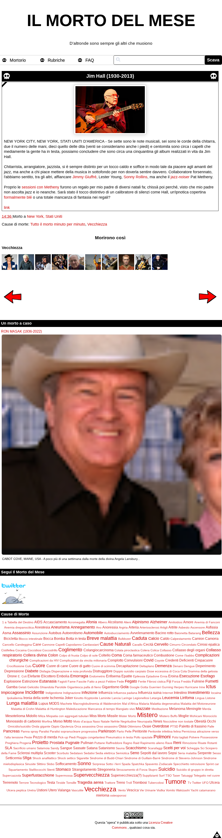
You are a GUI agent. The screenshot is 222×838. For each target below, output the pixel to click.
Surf (162, 775)
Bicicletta (11, 638)
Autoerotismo (72, 633)
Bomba (59, 638)
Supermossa (64, 775)
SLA (8, 748)
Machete (66, 703)
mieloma (102, 795)
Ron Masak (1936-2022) (21, 331)
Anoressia (110, 627)
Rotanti (212, 743)
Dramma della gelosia (203, 671)
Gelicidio (33, 687)
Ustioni (42, 790)
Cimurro (175, 644)
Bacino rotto (164, 633)
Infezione (89, 692)
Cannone (48, 644)
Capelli (60, 644)
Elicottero (48, 676)
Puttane (99, 743)
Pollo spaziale (143, 737)
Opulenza (66, 726)
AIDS (38, 622)
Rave (168, 743)
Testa (51, 782)
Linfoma (187, 698)
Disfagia (45, 671)
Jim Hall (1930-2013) (110, 76)
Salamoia (43, 748)
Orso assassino (107, 726)
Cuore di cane (57, 666)
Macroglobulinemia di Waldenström (97, 703)
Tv (189, 782)
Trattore (109, 782)
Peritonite (139, 731)
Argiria (123, 627)
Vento (122, 790)
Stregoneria (106, 769)
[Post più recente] (12, 306)
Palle (210, 726)
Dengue (189, 666)
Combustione (164, 655)
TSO (168, 775)
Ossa (123, 726)
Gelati (22, 687)
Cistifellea (8, 650)
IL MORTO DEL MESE (111, 20)
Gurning (167, 687)
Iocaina (216, 692)
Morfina (47, 721)
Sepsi (172, 753)
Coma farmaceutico (138, 655)
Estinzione (30, 681)
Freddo (186, 681)
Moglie (183, 716)
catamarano (207, 790)
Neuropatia (144, 721)
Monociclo (210, 716)
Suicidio (166, 769)
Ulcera (214, 782)
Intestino (180, 692)
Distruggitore (103, 671)
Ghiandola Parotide (53, 687)
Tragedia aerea (90, 782)
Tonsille (71, 782)
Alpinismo (140, 622)
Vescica (133, 790)
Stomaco (63, 769)
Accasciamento (55, 622)
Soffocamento (66, 764)
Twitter (196, 782)
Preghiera (12, 743)
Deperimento (205, 666)
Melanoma (177, 709)
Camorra (212, 638)
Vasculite (77, 790)
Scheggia (193, 748)
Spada (126, 764)
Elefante (34, 676)
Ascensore (197, 627)
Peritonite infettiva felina (164, 731)
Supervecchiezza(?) (126, 775)
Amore (188, 622)
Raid (136, 743)
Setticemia (13, 758)
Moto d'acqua (82, 721)
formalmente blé (18, 197)
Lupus (43, 703)
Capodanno (74, 644)
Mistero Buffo (168, 716)
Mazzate (143, 708)
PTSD (174, 726)
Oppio (55, 726)
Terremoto (10, 782)
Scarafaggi (155, 748)
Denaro (178, 666)
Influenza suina (150, 692)
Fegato (131, 681)
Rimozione (189, 743)
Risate (202, 743)
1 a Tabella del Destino (17, 622)
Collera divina (35, 655)
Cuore (38, 665)
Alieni (127, 622)
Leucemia (170, 698)
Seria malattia (187, 753)
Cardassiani (91, 644)
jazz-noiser (180, 177)
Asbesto (183, 627)
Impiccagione (12, 692)
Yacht (194, 790)
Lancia (116, 698)
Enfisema (113, 676)
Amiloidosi (175, 622)
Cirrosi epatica (208, 644)
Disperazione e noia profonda (71, 671)
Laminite (105, 698)
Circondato (188, 644)
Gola (124, 687)
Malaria (144, 703)
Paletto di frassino (193, 726)
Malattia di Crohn (22, 709)
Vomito (170, 790)
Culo (28, 666)
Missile (112, 716)
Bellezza (211, 632)
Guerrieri (155, 687)
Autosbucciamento (116, 633)
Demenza (163, 666)
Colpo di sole (89, 655)
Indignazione (72, 692)
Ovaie (146, 726)
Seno (134, 753)
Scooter (50, 753)
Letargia (155, 698)
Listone (210, 698)
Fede (120, 681)
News (157, 721)
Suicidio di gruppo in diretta (195, 769)
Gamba (12, 687)
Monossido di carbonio (23, 721)
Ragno (127, 743)
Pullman (87, 743)
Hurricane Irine (195, 687)
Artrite (173, 627)
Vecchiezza (97, 224)
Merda (206, 709)
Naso (96, 721)
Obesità (200, 721)
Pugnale (72, 743)
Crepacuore (204, 660)
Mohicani (196, 716)
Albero (102, 622)
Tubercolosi (156, 782)
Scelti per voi (174, 748)
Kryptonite (91, 698)
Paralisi (44, 731)
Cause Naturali (115, 644)
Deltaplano (146, 666)
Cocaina (21, 650)
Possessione (209, 737)
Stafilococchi (37, 769)
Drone (12, 676)
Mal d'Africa (130, 703)
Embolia (63, 676)
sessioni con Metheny (40, 187)
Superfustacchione (38, 775)
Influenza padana (125, 692)
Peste (28, 737)
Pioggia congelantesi (91, 737)
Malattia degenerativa (165, 703)
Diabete (31, 671)
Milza (41, 716)
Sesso (216, 753)
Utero (52, 790)
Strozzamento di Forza (131, 769)
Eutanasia (48, 681)
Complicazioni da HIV (44, 660)
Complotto (115, 660)
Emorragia (79, 676)
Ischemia (57, 698)
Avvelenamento (142, 633)
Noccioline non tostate (178, 721)
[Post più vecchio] (208, 306)
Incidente (34, 692)
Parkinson (107, 731)
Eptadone (152, 676)
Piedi (72, 737)
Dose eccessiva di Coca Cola (167, 671)
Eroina (173, 676)
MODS (54, 703)
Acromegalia (76, 622)
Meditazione (160, 709)
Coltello (105, 655)
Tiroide (60, 782)
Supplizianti (150, 775)
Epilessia (139, 676)
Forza (176, 681)
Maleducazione (76, 709)
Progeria (25, 743)
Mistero (147, 714)
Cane (37, 644)
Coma (116, 655)
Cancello (8, 644)
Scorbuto (63, 753)
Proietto (40, 742)
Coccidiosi (34, 650)
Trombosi (140, 782)
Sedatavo (76, 753)
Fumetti (211, 681)
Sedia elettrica (105, 753)
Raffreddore (114, 743)
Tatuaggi (187, 775)
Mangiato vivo (125, 709)
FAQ (89, 60)
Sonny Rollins (135, 177)
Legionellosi (141, 698)
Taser (176, 775)
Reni (177, 743)
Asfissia (212, 627)
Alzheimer (158, 622)
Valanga (64, 790)
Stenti (51, 769)
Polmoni (162, 736)
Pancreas (11, 731)
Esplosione (12, 681)
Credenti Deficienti (179, 660)
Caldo (165, 638)
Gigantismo (110, 687)
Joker (69, 698)
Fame (72, 681)
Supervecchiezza (91, 775)
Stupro (152, 769)
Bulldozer (124, 638)
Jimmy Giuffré (84, 177)
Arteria (134, 627)
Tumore (175, 781)
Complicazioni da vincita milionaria (83, 660)
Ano (98, 627)
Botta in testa (76, 638)
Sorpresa (98, 764)
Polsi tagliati (180, 737)
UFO (205, 782)
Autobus (55, 633)
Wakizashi (183, 790)
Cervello (161, 644)
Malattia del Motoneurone (198, 703)
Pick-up (63, 737)
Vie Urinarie (148, 790)
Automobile (93, 633)
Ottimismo (134, 726)
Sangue (66, 748)
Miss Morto (98, 716)
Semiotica (122, 753)
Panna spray (29, 731)
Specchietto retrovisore (189, 764)
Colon (53, 655)
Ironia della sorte (36, 698)
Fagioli (62, 681)
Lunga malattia (22, 703)
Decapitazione (127, 666)
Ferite (142, 681)
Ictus (211, 686)
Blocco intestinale (30, 638)
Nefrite (115, 721)
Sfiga (27, 758)
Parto (120, 731)
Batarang (194, 633)
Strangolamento (84, 769)
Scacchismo (136, 748)
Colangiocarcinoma (98, 650)
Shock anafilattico (45, 758)
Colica (154, 650)
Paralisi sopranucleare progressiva (73, 731)
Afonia (91, 622)
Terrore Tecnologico (32, 782)
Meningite (193, 709)
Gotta (144, 687)
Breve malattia (102, 638)
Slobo (50, 764)
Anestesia (42, 627)
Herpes (179, 687)
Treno (120, 782)
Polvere (194, 737)
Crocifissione (15, 666)
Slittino (41, 764)
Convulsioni (133, 660)
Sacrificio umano (24, 748)
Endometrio (97, 676)
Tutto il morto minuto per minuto (57, 224)
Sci (202, 748)
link (7, 207)
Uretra (31, 790)
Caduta (139, 638)
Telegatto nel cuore (207, 775)
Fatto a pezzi (96, 681)
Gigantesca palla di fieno (84, 687)
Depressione (14, 671)
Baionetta (181, 633)
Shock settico (66, 758)
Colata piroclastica (127, 650)
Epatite (126, 676)
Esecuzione (189, 676)
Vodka (161, 790)
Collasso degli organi (188, 650)
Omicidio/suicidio (19, 726)
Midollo (31, 716)
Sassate (79, 748)
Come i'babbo (184, 655)
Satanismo (106, 748)
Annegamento (83, 627)
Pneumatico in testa (119, 737)
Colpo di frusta (69, 655)
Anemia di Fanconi (207, 622)
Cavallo (137, 644)
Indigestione (54, 692)
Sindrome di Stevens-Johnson (181, 758)
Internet (167, 692)
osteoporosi (118, 795)
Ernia (163, 676)
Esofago (208, 676)
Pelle (128, 731)
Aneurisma (60, 627)
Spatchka (137, 764)
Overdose (160, 726)
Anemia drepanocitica (19, 627)
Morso (58, 721)
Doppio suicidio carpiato (129, 671)
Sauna (120, 748)
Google (135, 687)
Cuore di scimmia (103, 666)
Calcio (153, 638)
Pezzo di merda (45, 737)
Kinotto (78, 698)
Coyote (159, 660)
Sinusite (30, 764)
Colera (145, 650)
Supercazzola (11, 775)
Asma (6, 633)
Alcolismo (115, 622)
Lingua (199, 698)
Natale (105, 721)
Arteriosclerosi (149, 627)
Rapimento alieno (152, 743)
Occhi (211, 721)
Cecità (148, 644)
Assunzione (40, 633)
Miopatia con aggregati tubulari (67, 716)
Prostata (57, 743)
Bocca (48, 638)
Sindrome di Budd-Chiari (106, 758)
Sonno (84, 763)
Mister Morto (127, 716)
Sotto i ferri (113, 764)
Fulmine (198, 681)
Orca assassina (85, 726)
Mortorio (18, 60)
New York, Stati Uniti (44, 216)
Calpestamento (180, 638)
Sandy (55, 748)
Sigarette (83, 758)
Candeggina (23, 644)
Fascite (82, 681)
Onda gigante (41, 726)
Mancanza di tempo (101, 709)
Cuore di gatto (80, 666)
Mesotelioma (15, 716)
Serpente (205, 753)
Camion (198, 638)
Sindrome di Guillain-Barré (142, 758)
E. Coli (22, 676)
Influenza (105, 692)
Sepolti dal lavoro (153, 753)
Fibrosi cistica (156, 681)
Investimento (199, 692)
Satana (92, 748)
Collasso (165, 650)
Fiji (168, 681)
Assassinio (21, 633)
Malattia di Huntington (50, 709)
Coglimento (70, 649)
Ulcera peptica (16, 790)
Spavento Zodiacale (158, 764)
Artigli (164, 627)
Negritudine (128, 721)
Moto (68, 721)
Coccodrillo (49, 650)
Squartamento (18, 769)
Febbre (111, 681)
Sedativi (89, 753)
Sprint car (212, 764)
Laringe (127, 698)
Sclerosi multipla (30, 753)
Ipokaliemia (15, 698)
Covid (148, 660)
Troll (129, 782)
